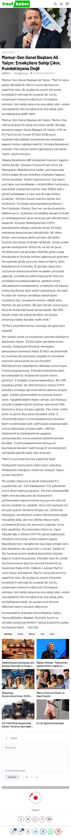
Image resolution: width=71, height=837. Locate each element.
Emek (20, 634)
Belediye (8, 634)
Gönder (12, 777)
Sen (42, 634)
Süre (52, 634)
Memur (32, 634)
